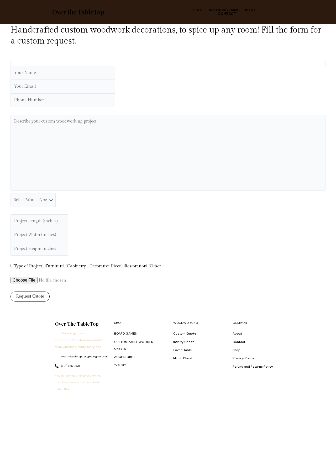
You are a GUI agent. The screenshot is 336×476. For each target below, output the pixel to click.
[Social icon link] (60, 401)
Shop (198, 10)
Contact (226, 13)
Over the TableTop (78, 12)
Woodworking (224, 10)
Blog (250, 10)
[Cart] (277, 12)
